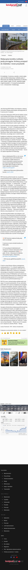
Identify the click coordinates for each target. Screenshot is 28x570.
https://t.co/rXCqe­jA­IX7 (9, 167)
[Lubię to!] (2, 333)
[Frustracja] (19, 333)
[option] (13, 473)
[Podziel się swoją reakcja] (5, 72)
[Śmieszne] (8, 333)
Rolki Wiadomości (6, 349)
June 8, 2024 (10, 172)
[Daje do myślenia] (10, 333)
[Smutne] (16, 333)
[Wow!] (13, 333)
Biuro (2, 535)
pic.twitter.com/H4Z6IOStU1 (10, 256)
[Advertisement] (14, 12)
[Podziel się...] (14, 72)
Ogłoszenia (4, 470)
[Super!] (5, 333)
